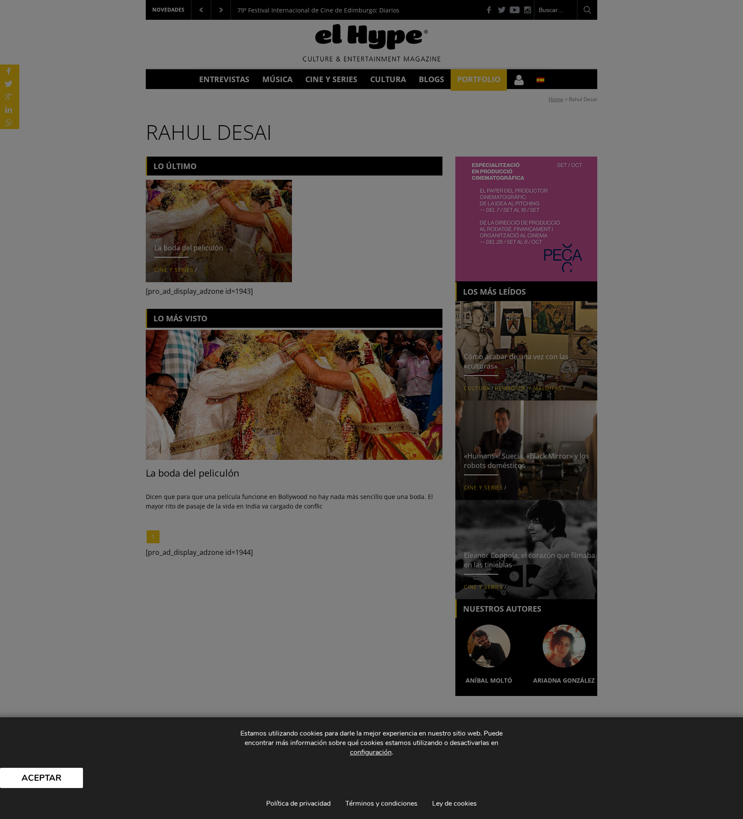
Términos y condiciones (381, 803)
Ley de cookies (454, 803)
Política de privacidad (298, 803)
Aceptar (41, 778)
